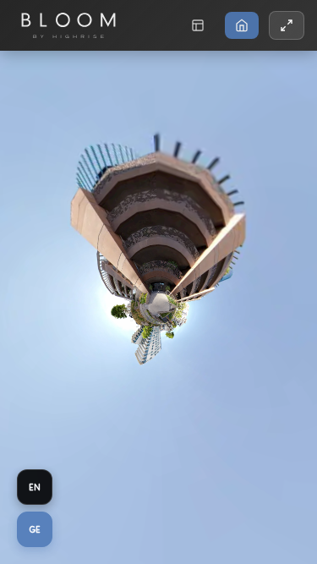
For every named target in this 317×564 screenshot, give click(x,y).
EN (35, 487)
